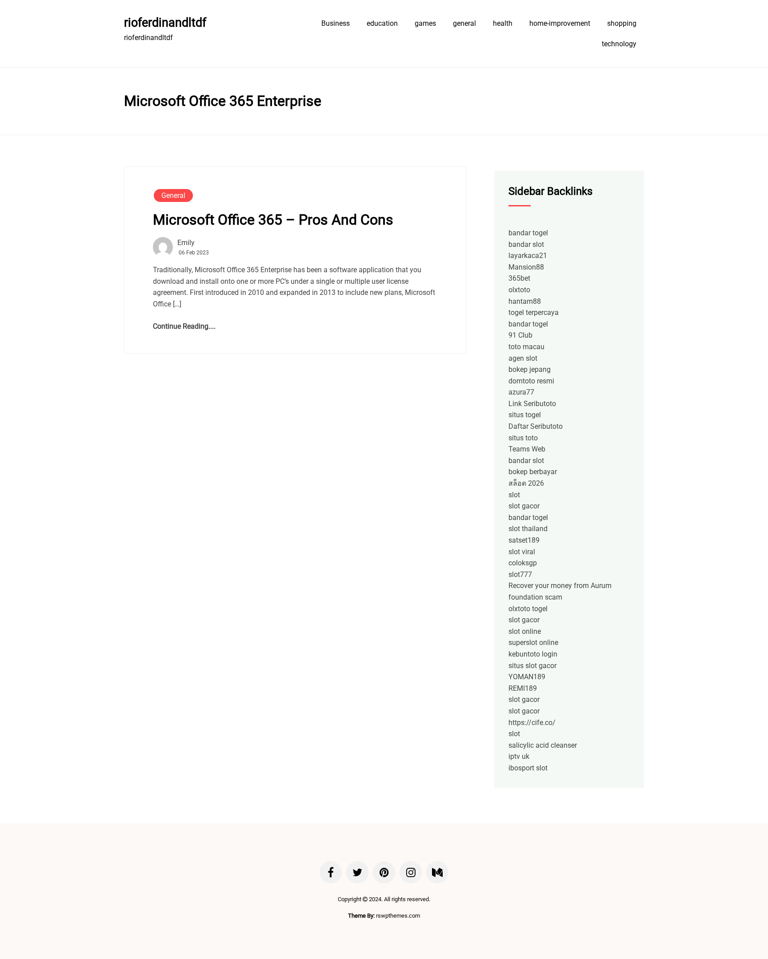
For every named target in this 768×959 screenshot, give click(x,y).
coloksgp (522, 563)
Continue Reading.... (184, 326)
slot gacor (524, 506)
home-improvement (559, 23)
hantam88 (524, 301)
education (382, 23)
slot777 (520, 574)
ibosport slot (528, 768)
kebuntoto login (532, 654)
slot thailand (528, 528)
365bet (519, 278)
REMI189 (522, 688)
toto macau (526, 346)
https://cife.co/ (532, 722)
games (425, 23)
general (464, 23)
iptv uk (518, 756)
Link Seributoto (532, 403)
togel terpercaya (533, 312)
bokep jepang (529, 369)
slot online (524, 631)
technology (619, 44)
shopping (621, 23)
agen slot (522, 358)
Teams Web (526, 449)
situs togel (524, 415)
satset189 (524, 540)
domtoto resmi (531, 381)
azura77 (521, 392)
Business (335, 23)
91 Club (520, 335)
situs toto (523, 438)
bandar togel (528, 233)
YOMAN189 (526, 677)
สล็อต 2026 (526, 483)
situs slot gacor (532, 665)
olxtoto (519, 290)
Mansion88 (526, 267)
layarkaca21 (527, 255)
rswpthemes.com (398, 915)
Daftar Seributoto (535, 426)
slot (514, 495)
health (502, 23)
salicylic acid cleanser (542, 745)
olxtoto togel (528, 608)
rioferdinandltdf (165, 23)
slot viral (521, 552)
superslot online (533, 642)
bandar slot (526, 244)
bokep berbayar (532, 471)
